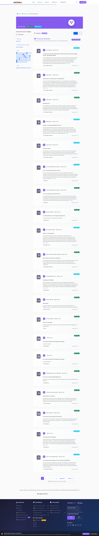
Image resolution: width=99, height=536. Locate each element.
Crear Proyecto (58, 493)
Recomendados (19, 47)
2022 (36, 522)
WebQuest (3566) (20, 67)
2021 (36, 524)
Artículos (20, 505)
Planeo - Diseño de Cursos (41, 510)
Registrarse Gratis (43, 493)
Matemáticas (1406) (21, 52)
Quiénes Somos (55, 505)
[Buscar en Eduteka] (77, 2)
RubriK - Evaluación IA (39, 508)
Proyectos (25, 13)
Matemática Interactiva (23, 515)
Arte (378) (27, 55)
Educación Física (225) (22, 61)
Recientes (18, 41)
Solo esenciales (94, 533)
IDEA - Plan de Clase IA (40, 505)
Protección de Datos (56, 510)
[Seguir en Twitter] (78, 525)
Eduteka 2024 (40, 520)
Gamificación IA (38, 512)
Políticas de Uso (55, 508)
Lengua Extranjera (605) (25, 58)
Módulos (20, 508)
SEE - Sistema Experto (23, 517)
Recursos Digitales (22, 519)
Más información (67, 534)
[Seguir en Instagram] (71, 525)
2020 (36, 526)
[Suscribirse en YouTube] (73, 525)
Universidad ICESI (56, 512)
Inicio (19, 13)
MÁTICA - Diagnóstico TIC (40, 515)
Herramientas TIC (22, 512)
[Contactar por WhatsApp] (81, 525)
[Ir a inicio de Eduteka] (17, 2)
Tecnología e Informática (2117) (24, 60)
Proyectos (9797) (27, 67)
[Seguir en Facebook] (68, 525)
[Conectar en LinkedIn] (76, 525)
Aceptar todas (85, 533)
